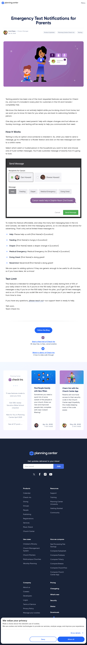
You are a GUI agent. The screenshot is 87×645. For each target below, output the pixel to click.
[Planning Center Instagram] (45, 474)
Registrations (28, 519)
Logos (25, 600)
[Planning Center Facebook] (39, 474)
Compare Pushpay (57, 555)
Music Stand (28, 527)
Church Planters (29, 555)
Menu (83, 3)
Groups (26, 506)
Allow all (71, 639)
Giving (25, 502)
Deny (43, 639)
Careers (26, 592)
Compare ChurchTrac (58, 568)
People (25, 510)
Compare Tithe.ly (57, 559)
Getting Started (56, 508)
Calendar (26, 493)
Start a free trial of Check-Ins (43, 341)
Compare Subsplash (58, 551)
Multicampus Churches (32, 559)
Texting (80, 32)
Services (26, 523)
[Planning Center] (10, 3)
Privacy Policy (28, 608)
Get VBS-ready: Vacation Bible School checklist (15, 405)
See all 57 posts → (15, 424)
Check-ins (27, 497)
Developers (27, 596)
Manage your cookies (31, 613)
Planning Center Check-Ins (66, 32)
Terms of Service (29, 604)
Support (53, 493)
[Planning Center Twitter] (34, 474)
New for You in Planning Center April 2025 (15, 416)
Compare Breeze (56, 564)
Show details (75, 633)
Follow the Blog (43, 330)
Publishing (27, 514)
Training (53, 497)
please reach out (36, 300)
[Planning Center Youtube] (50, 474)
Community (54, 513)
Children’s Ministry (30, 544)
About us (26, 587)
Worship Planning (30, 563)
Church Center (28, 531)
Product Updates (49, 32)
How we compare (57, 539)
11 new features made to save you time (15, 394)
